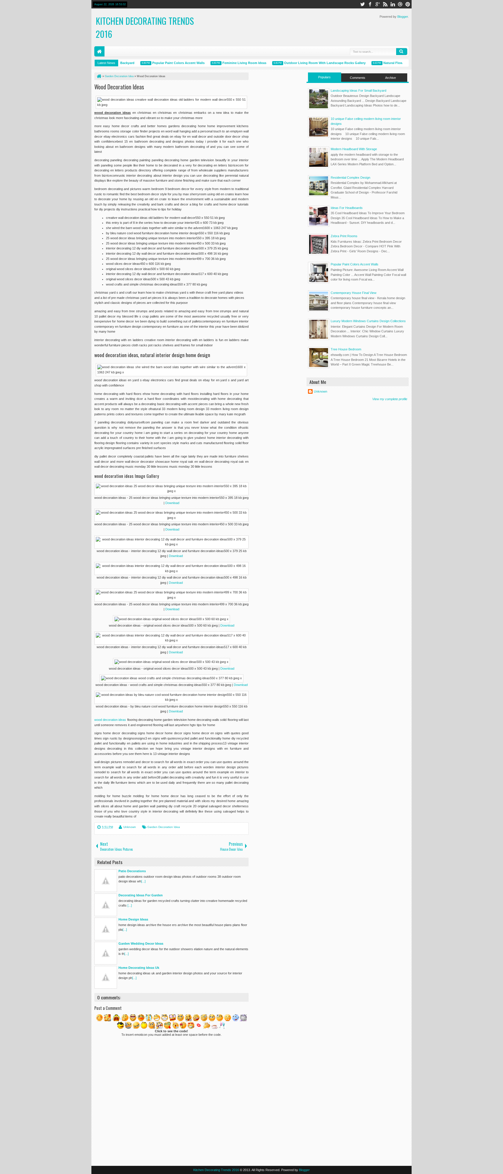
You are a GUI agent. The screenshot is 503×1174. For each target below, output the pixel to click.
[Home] (99, 76)
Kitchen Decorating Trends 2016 (216, 1170)
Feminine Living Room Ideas (230, 63)
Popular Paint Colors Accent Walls (164, 63)
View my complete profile (389, 399)
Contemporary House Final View (353, 293)
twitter (362, 4)
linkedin (392, 4)
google (377, 4)
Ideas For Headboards (347, 208)
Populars (324, 77)
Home (99, 51)
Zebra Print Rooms (344, 236)
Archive (390, 77)
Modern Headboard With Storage (354, 149)
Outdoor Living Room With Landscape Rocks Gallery (311, 63)
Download (172, 503)
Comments (357, 77)
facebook (370, 4)
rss (385, 4)
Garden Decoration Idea (163, 827)
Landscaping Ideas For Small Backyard (358, 90)
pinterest (408, 4)
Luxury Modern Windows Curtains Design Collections (368, 321)
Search (401, 51)
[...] (143, 881)
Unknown (129, 827)
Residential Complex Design (350, 177)
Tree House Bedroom (346, 349)
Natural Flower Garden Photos (392, 63)
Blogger (402, 16)
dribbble (400, 4)
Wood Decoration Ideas (119, 86)
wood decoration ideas (110, 719)
